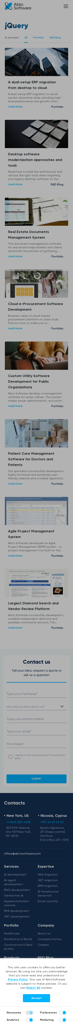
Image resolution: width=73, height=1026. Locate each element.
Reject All (33, 987)
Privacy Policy (18, 979)
